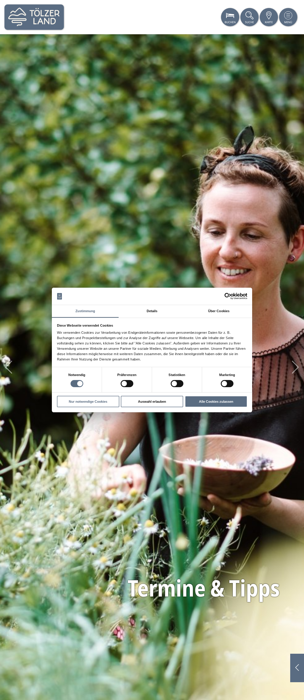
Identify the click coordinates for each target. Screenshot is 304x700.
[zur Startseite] (34, 17)
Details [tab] (152, 311)
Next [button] (295, 367)
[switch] (127, 383)
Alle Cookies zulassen (216, 401)
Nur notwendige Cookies (88, 401)
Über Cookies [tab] (218, 311)
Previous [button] (8, 367)
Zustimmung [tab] (85, 311)
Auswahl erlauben (152, 401)
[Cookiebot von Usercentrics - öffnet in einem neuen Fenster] (227, 296)
